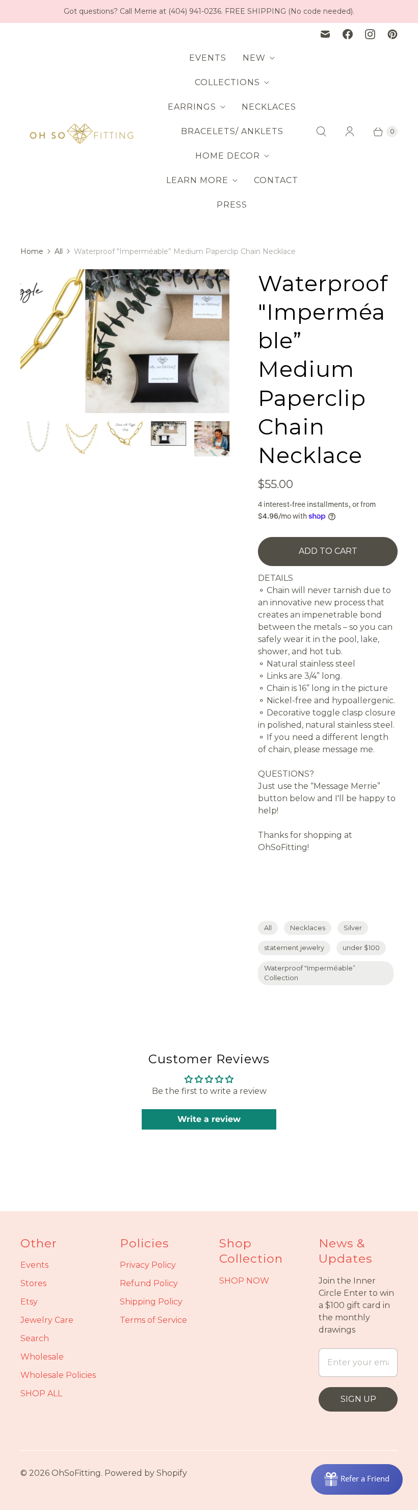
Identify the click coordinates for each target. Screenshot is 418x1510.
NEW (254, 58)
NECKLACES (269, 107)
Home (31, 251)
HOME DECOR (227, 156)
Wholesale (42, 1357)
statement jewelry (294, 947)
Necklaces (307, 928)
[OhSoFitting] (81, 131)
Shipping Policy (151, 1302)
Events (34, 1265)
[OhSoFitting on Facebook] (347, 34)
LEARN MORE (197, 180)
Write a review (209, 1119)
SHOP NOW (244, 1281)
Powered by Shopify (145, 1473)
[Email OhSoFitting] (325, 34)
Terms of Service (153, 1320)
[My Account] (349, 131)
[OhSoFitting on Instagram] (370, 34)
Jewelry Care (46, 1320)
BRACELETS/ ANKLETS (232, 131)
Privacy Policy (148, 1265)
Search (34, 1338)
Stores (33, 1283)
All (59, 251)
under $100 (361, 947)
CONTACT (276, 180)
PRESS (232, 205)
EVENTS (207, 58)
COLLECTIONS (227, 82)
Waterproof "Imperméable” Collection (309, 973)
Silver (353, 928)
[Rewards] (357, 1479)
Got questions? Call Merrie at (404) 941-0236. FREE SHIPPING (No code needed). (209, 11)
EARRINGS (192, 107)
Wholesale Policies (58, 1375)
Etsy (29, 1302)
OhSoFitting (76, 1473)
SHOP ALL (41, 1393)
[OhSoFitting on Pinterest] (392, 34)
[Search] (321, 131)
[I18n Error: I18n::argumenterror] (38, 438)
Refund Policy (149, 1283)
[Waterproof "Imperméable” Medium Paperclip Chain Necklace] (125, 341)
